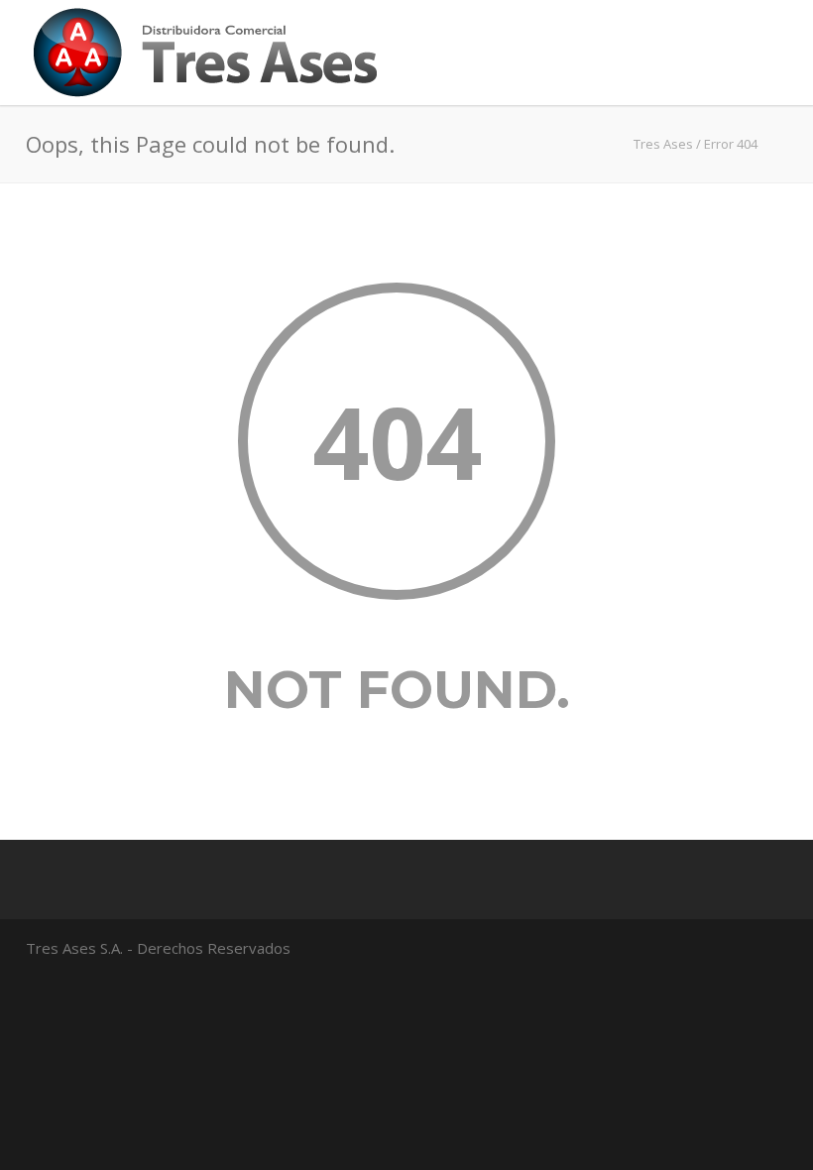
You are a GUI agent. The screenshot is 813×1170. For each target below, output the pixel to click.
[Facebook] (747, 947)
